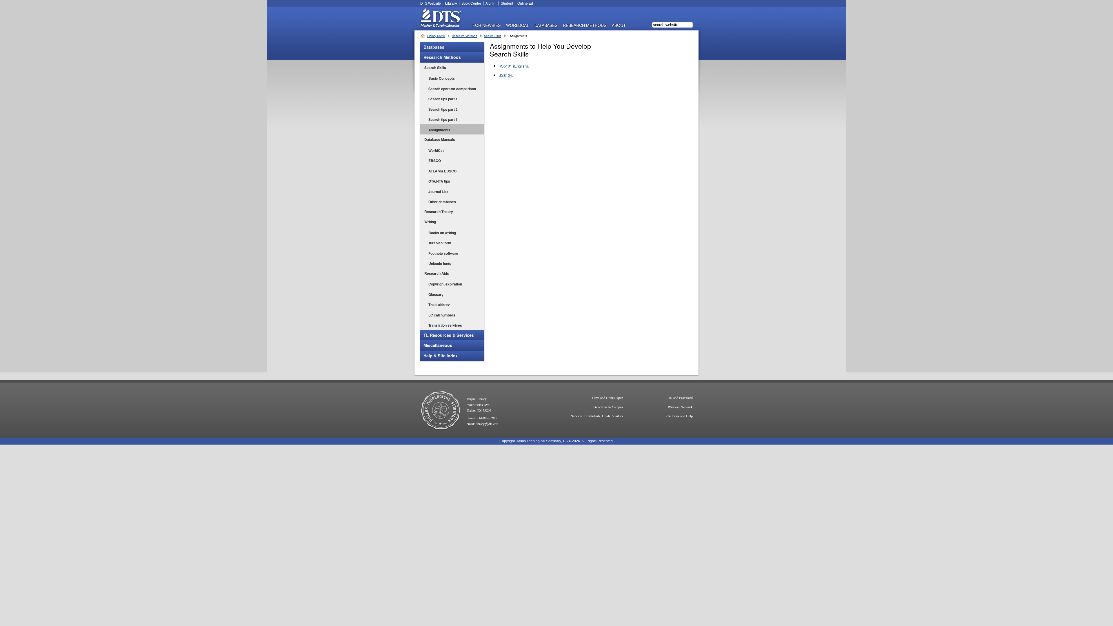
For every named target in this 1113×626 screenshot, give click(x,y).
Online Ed (525, 3)
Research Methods (464, 36)
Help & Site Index (440, 356)
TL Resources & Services (448, 335)
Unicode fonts (439, 263)
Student (507, 3)
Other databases (442, 201)
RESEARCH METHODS (584, 24)
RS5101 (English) (513, 66)
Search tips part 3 (443, 119)
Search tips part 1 (443, 98)
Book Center (471, 3)
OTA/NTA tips (439, 181)
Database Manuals (439, 139)
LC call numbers (441, 315)
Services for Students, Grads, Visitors (597, 416)
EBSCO (434, 160)
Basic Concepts (441, 78)
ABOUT (619, 24)
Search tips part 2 (443, 109)
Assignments (439, 129)
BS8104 (505, 75)
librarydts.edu (487, 423)
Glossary (435, 294)
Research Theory (438, 211)
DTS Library (440, 18)
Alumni (491, 3)
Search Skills (492, 36)
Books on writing (442, 232)
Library (451, 3)
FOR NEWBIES (486, 24)
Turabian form (439, 242)
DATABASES (545, 24)
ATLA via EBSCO (442, 171)
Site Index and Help (679, 416)
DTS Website (430, 3)
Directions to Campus (608, 407)
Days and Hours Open (607, 397)
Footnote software (443, 253)
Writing (430, 221)
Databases (433, 47)
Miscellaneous (437, 345)
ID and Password (681, 397)
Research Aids (436, 273)
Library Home (436, 36)
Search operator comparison (452, 88)
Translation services (445, 325)
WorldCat (517, 24)
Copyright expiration (445, 284)
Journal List (438, 191)
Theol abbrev (439, 304)
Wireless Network (680, 407)
